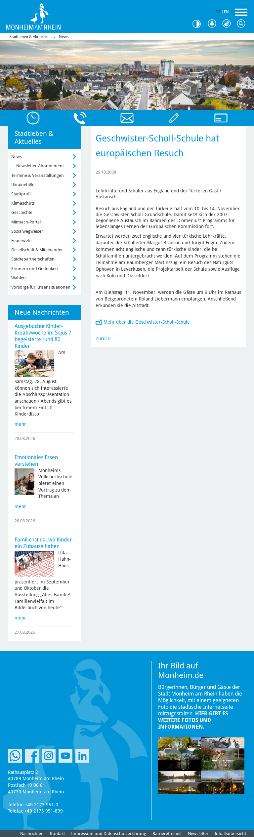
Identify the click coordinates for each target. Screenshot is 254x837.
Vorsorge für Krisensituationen (40, 287)
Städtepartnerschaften (33, 259)
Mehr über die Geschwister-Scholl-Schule (147, 322)
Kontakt (57, 833)
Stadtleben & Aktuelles (29, 36)
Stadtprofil (21, 193)
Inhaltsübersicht (230, 833)
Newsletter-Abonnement (40, 165)
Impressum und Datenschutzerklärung (108, 833)
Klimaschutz (23, 203)
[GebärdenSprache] (228, 24)
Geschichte (21, 212)
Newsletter (198, 833)
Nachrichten (32, 833)
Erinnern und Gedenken (34, 268)
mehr (20, 424)
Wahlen (18, 277)
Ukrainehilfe (22, 184)
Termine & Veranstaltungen (37, 175)
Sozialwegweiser (27, 231)
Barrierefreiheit (167, 833)
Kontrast (199, 24)
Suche (242, 24)
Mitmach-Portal (26, 221)
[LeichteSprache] (213, 24)
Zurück (103, 338)
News (63, 36)
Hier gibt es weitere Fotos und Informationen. (193, 720)
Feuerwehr (21, 240)
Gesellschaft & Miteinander (37, 249)
